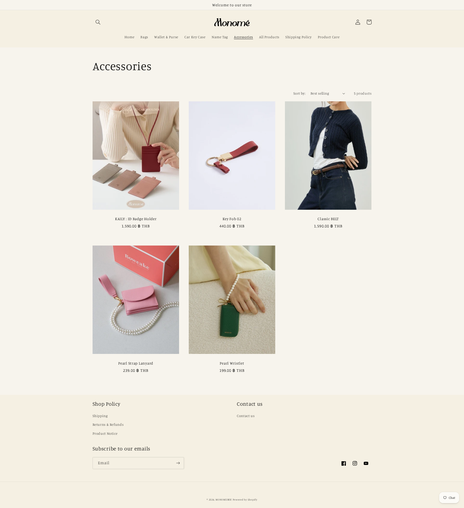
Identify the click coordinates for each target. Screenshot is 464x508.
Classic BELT (328, 219)
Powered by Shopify (245, 499)
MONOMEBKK (224, 499)
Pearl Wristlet (232, 363)
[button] (98, 22)
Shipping (100, 416)
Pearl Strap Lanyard (135, 363)
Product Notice (105, 433)
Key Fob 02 (232, 219)
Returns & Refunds (108, 424)
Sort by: (299, 93)
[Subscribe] (177, 463)
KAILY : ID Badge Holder (136, 219)
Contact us (245, 416)
